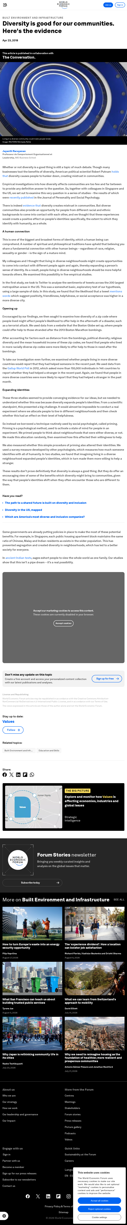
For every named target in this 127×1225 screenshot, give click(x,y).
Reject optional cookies (99, 1209)
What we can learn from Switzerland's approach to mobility (90, 1001)
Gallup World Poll (18, 368)
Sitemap (63, 1212)
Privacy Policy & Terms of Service (63, 1206)
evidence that (32, 205)
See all (119, 899)
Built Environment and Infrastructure (33, 17)
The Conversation (18, 57)
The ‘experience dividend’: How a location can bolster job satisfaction (93, 946)
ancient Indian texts (18, 557)
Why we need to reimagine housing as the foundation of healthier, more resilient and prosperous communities (93, 1058)
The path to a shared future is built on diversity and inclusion (45, 502)
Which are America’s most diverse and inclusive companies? (45, 516)
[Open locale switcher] (4, 1216)
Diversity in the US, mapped (23, 509)
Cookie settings (99, 1217)
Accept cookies (63, 623)
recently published (21, 197)
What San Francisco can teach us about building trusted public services (28, 1001)
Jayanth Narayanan (14, 151)
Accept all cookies (99, 1200)
